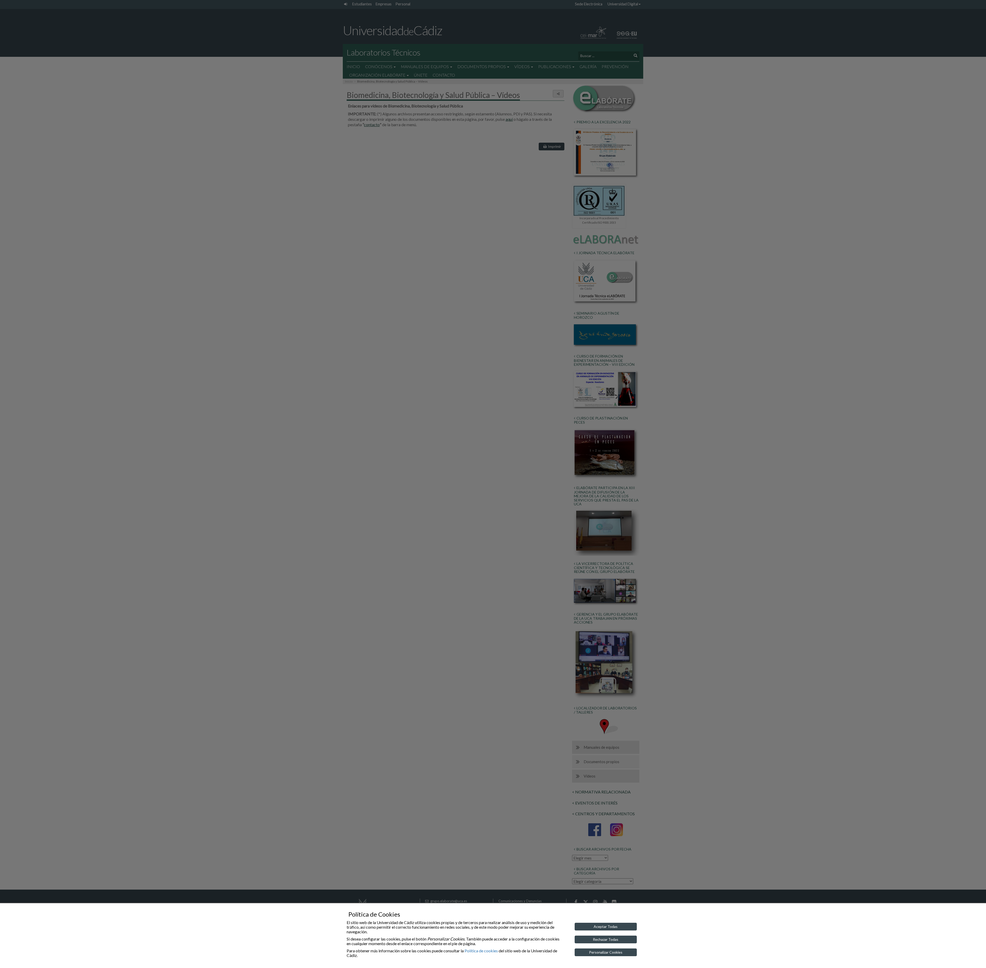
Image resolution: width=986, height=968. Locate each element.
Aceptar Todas (606, 926)
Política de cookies (481, 950)
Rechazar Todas (605, 939)
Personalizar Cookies (605, 952)
